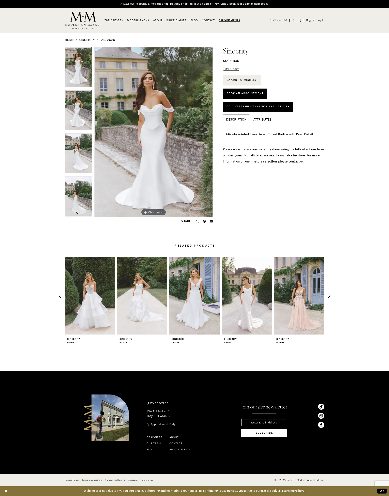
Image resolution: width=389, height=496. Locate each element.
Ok (382, 491)
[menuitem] (278, 20)
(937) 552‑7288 (157, 403)
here (301, 491)
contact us (296, 161)
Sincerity (87, 40)
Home (69, 40)
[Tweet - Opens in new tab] (197, 221)
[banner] (83, 20)
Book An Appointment (245, 93)
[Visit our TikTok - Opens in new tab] (321, 407)
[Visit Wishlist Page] (293, 20)
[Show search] (301, 20)
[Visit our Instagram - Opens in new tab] (321, 416)
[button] (315, 20)
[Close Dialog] (6, 491)
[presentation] (90, 296)
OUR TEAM (153, 443)
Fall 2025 (107, 40)
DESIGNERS (154, 437)
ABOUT (174, 437)
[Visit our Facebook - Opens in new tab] (321, 425)
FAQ (149, 449)
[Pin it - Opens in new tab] (204, 221)
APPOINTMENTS (180, 449)
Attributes (262, 119)
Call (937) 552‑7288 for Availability (258, 106)
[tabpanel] (78, 68)
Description (236, 119)
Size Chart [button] (231, 69)
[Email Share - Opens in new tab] (211, 221)
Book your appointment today (248, 4)
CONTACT (175, 443)
